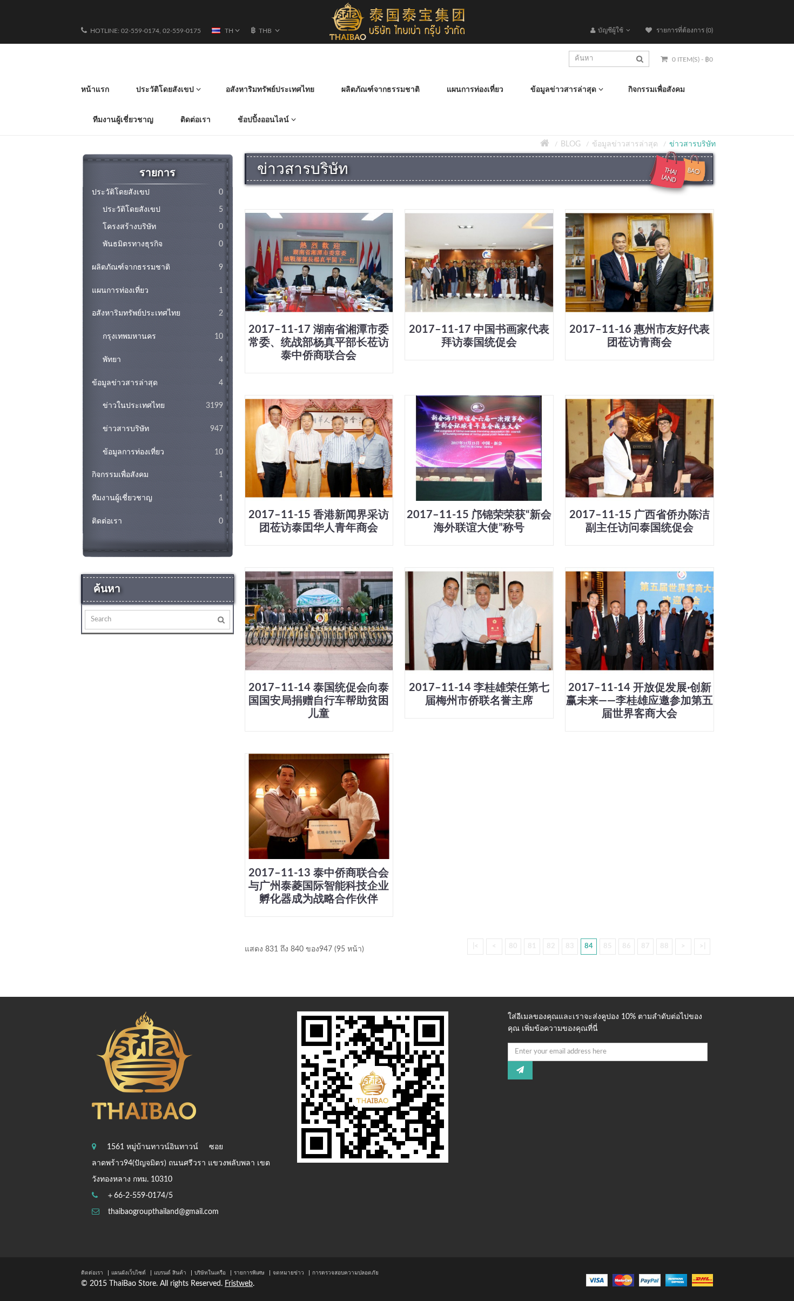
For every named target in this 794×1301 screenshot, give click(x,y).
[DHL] (702, 1280)
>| (702, 946)
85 (607, 946)
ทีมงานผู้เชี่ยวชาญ (157, 498)
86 (626, 946)
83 (570, 946)
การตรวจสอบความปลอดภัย (345, 1273)
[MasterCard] (623, 1280)
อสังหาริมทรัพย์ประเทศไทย (157, 313)
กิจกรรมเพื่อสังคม (157, 475)
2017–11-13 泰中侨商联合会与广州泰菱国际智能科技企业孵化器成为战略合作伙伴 (318, 886)
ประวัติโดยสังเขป (157, 192)
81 (532, 946)
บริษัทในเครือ (210, 1273)
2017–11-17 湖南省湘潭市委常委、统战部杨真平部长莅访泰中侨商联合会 (318, 342)
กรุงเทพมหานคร (163, 336)
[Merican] (676, 1280)
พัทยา (163, 360)
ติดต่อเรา (157, 521)
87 (645, 946)
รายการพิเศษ (249, 1273)
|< (476, 946)
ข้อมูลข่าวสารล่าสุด (625, 144)
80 (513, 946)
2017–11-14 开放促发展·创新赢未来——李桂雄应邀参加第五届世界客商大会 (639, 700)
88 (664, 946)
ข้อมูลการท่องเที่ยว (163, 452)
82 (551, 946)
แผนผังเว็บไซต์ (128, 1273)
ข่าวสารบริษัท (692, 144)
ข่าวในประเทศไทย (163, 406)
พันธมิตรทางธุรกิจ (163, 244)
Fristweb (239, 1283)
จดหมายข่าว (288, 1273)
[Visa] (597, 1280)
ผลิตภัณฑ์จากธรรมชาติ (157, 267)
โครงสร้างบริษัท (163, 227)
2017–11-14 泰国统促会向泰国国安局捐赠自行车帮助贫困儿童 (318, 700)
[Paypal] (650, 1280)
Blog (571, 144)
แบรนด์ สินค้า (170, 1273)
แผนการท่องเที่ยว (157, 290)
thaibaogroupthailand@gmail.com (163, 1212)
